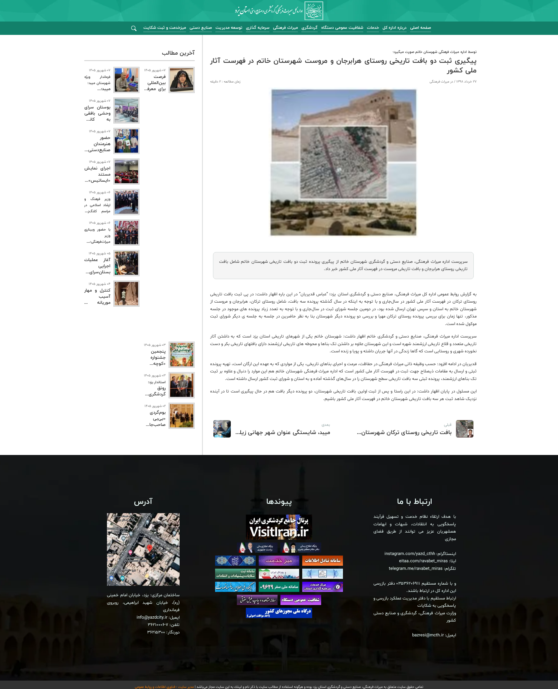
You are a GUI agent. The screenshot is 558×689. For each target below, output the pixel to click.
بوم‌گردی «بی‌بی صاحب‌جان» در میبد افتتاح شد (155, 425)
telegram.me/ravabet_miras (416, 569)
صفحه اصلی (420, 28)
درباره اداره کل (394, 28)
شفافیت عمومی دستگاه (342, 28)
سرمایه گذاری (257, 28)
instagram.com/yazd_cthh (409, 554)
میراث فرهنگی (285, 28)
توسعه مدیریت (228, 28)
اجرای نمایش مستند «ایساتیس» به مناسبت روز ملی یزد (97, 180)
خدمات (373, 28)
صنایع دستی (200, 28)
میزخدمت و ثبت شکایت (164, 28)
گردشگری (309, 28)
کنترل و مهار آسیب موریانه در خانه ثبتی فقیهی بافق (97, 303)
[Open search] (133, 28)
